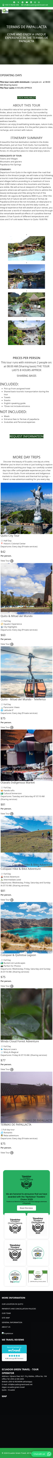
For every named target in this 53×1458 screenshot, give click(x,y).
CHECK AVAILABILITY (26, 97)
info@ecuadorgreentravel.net (36, 5)
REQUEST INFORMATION (27, 436)
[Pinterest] (22, 2)
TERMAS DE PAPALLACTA (16, 1124)
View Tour (5, 560)
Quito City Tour (10, 535)
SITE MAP (6, 1318)
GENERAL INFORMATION (12, 1322)
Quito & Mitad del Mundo (17, 616)
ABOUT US (6, 1327)
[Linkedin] (31, 2)
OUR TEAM (6, 1313)
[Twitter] (18, 2)
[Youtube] (27, 2)
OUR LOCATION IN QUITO (12, 1304)
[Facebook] (14, 2)
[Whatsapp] (39, 2)
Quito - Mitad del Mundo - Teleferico (23, 699)
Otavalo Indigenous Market (18, 782)
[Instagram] (35, 2)
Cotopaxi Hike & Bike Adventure (21, 868)
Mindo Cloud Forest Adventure (20, 1041)
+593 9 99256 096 (12, 5)
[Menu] (49, 10)
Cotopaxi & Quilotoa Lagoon (18, 955)
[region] (26, 1227)
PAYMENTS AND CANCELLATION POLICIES (19, 1309)
